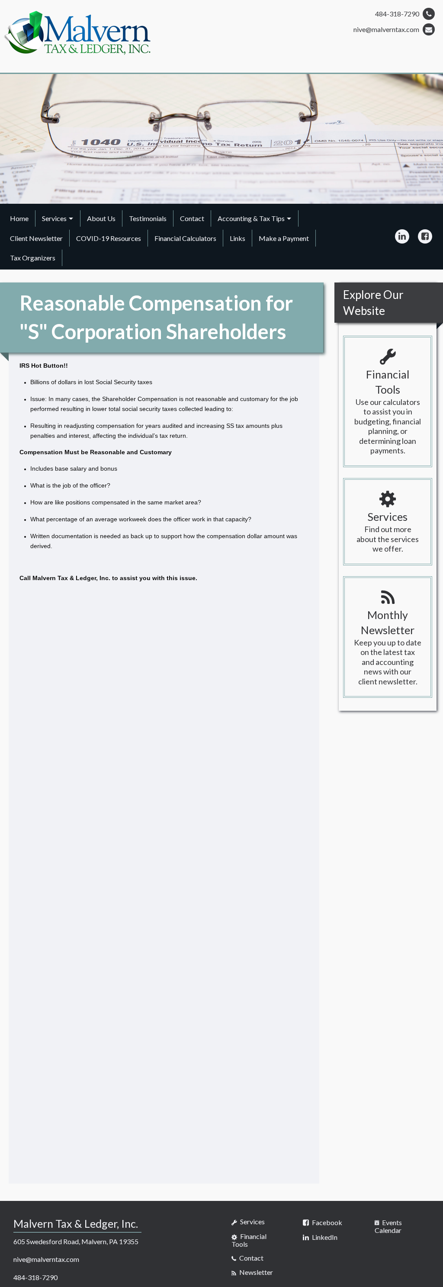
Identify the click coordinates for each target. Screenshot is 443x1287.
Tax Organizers (32, 258)
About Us (101, 218)
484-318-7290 (398, 14)
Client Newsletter (36, 238)
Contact (192, 218)
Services (54, 218)
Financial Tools (248, 1240)
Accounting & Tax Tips (251, 218)
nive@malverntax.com (387, 29)
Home (19, 218)
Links (237, 238)
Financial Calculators (185, 238)
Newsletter (255, 1272)
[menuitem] (19, 218)
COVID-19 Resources (108, 238)
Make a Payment (284, 238)
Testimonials (148, 218)
